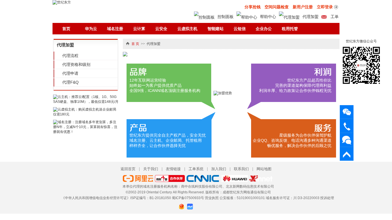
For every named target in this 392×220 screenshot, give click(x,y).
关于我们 (150, 169)
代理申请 (70, 73)
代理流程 (70, 55)
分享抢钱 (252, 7)
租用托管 (290, 28)
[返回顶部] (347, 154)
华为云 (91, 28)
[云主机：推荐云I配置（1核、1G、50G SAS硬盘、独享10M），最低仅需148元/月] (86, 102)
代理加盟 (310, 16)
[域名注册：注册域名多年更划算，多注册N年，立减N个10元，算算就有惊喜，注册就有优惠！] (86, 132)
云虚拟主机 (187, 28)
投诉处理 (327, 198)
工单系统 (196, 169)
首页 (66, 28)
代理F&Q (70, 82)
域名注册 (115, 28)
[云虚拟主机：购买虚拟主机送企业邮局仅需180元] (86, 114)
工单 (334, 16)
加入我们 (218, 169)
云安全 (161, 28)
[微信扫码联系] (347, 112)
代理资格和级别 (76, 64)
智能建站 (215, 28)
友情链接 (173, 169)
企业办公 (264, 28)
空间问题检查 (277, 7)
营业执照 (212, 198)
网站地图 (264, 169)
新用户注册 (303, 7)
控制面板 (226, 16)
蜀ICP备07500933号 (188, 198)
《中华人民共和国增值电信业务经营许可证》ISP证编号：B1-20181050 (116, 198)
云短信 (240, 28)
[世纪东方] (62, 2)
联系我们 (241, 169)
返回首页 (128, 169)
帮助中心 (268, 16)
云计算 (139, 28)
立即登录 (325, 7)
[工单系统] (347, 140)
